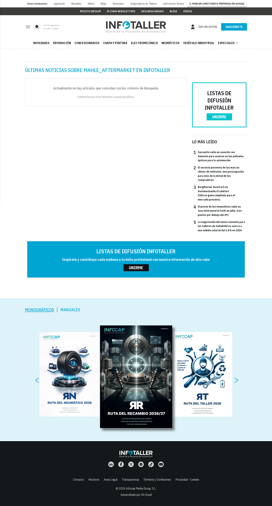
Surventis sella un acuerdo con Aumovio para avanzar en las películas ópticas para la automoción (219, 156)
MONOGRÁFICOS (39, 309)
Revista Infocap (90, 11)
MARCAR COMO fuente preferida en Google (218, 3)
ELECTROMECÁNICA (144, 43)
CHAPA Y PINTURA (115, 43)
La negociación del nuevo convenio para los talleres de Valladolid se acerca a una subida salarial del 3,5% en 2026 (219, 226)
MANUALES (70, 309)
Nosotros (93, 479)
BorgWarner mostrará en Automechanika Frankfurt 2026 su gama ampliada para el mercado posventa (214, 193)
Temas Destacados (37, 3)
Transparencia (130, 479)
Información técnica (173, 3)
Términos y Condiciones (157, 479)
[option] (136, 377)
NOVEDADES (41, 43)
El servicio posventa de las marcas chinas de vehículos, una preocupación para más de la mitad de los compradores (219, 174)
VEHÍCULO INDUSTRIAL (198, 43)
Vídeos (91, 3)
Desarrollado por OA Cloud (136, 495)
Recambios (118, 3)
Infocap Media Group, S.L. (141, 488)
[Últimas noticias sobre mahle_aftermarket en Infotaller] (136, 27)
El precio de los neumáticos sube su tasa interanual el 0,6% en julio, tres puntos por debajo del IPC (218, 211)
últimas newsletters (121, 11)
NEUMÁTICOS (170, 43)
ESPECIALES (228, 43)
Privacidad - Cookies (187, 479)
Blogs (103, 3)
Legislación (59, 3)
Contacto (78, 479)
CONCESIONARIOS (87, 43)
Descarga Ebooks (152, 11)
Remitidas (76, 3)
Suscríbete (234, 27)
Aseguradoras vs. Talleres (143, 3)
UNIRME (219, 116)
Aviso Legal (110, 479)
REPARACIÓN (62, 43)
